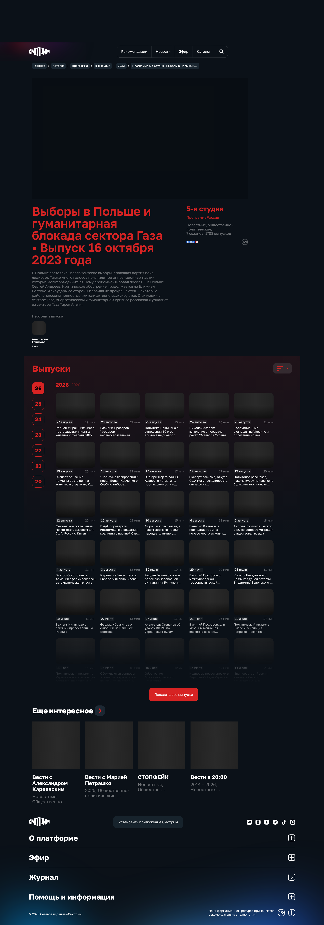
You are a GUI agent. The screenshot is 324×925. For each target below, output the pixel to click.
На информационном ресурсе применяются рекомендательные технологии (241, 912)
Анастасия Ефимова (40, 341)
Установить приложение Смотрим (148, 822)
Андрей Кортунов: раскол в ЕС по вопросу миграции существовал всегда (253, 529)
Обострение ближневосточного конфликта (159, 677)
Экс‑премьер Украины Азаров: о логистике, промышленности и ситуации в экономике (161, 482)
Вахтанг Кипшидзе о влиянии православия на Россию (74, 628)
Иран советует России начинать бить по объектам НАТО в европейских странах (250, 679)
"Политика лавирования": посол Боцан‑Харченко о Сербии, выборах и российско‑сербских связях (119, 484)
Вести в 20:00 (209, 777)
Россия (213, 217)
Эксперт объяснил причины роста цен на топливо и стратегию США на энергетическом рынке (75, 482)
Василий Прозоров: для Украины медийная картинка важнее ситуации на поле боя (207, 630)
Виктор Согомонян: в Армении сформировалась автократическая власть (75, 578)
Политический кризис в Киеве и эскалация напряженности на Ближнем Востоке (251, 630)
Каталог (58, 65)
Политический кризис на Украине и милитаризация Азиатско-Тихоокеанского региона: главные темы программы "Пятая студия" (75, 682)
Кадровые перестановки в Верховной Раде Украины (209, 675)
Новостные (196, 225)
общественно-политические (209, 227)
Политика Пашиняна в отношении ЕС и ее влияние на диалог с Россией (161, 433)
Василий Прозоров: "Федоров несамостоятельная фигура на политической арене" (118, 435)
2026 (75, 384)
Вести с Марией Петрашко (106, 780)
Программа (80, 65)
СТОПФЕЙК (153, 777)
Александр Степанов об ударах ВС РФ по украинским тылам (163, 628)
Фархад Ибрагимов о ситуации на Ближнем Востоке (116, 628)
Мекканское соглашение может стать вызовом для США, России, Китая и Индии (75, 531)
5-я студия (102, 65)
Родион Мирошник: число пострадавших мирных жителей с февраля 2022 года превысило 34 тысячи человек (75, 435)
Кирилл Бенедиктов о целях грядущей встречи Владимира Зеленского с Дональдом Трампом (253, 580)
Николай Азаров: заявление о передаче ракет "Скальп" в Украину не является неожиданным (208, 435)
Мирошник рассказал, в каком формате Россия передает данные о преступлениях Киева (162, 531)
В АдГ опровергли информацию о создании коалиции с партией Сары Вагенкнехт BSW (119, 531)
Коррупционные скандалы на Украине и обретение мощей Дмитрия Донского (251, 433)
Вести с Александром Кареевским (50, 783)
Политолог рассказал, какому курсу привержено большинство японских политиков (253, 482)
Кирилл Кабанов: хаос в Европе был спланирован (119, 577)
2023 (121, 65)
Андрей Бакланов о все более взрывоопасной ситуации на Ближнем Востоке (162, 580)
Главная (39, 65)
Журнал (43, 877)
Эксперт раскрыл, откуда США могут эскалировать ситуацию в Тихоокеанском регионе (208, 482)
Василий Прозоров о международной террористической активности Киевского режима (206, 582)
